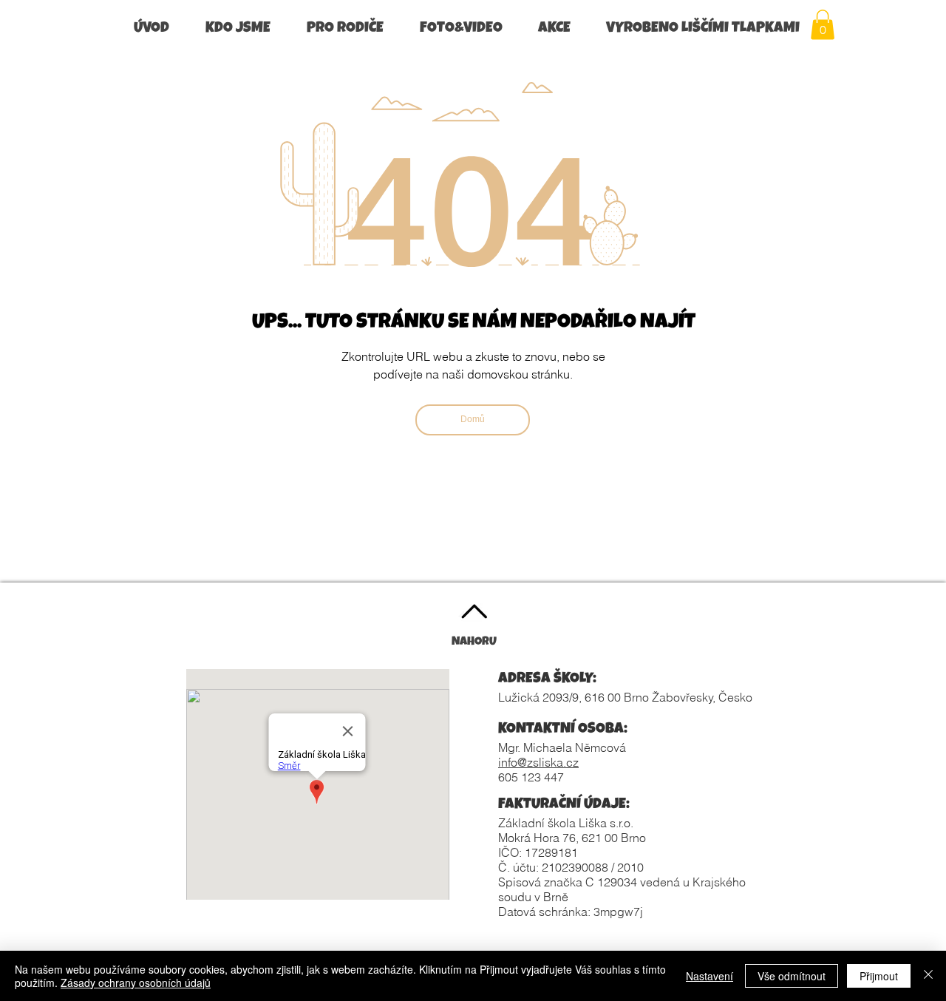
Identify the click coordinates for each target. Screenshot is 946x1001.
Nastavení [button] (709, 975)
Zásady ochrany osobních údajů (136, 982)
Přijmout (879, 975)
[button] (245, 29)
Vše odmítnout (792, 975)
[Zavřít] (928, 976)
